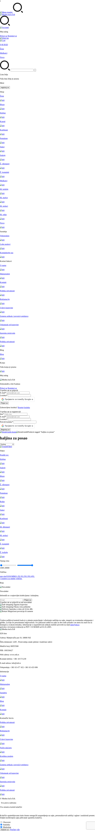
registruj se (5, 87)
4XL (33, 576)
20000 (6, 568)
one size (3, 576)
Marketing (7, 827)
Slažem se (5, 830)
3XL (29, 576)
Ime (2, 414)
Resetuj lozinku (24, 407)
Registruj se (12, 36)
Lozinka (3, 395)
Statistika (6, 825)
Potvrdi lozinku (6, 422)
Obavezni (7, 822)
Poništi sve (4, 455)
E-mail (3, 393)
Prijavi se (3, 36)
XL (22, 576)
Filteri (9, 447)
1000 (2, 568)
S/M (11, 576)
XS (7, 576)
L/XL (18, 576)
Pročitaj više (15, 830)
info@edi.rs (74, 625)
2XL (25, 576)
